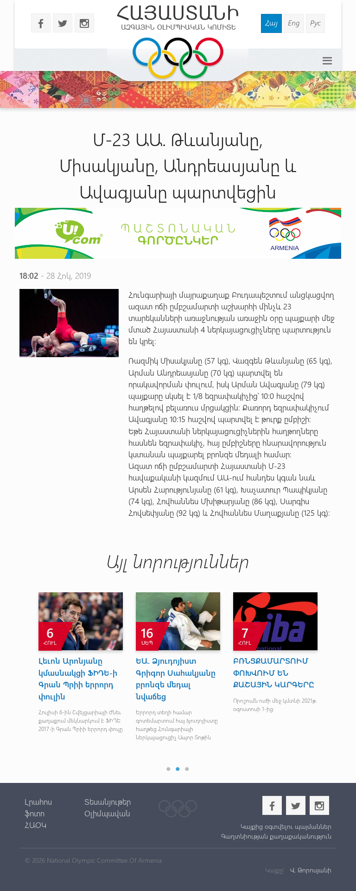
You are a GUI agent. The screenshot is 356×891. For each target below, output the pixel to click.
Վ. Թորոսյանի (309, 869)
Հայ (271, 22)
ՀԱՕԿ (35, 825)
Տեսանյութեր (107, 801)
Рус (315, 22)
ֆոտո (34, 813)
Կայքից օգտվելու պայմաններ (286, 826)
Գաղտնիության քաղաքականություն (276, 836)
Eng (294, 22)
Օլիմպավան (107, 813)
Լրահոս (38, 801)
